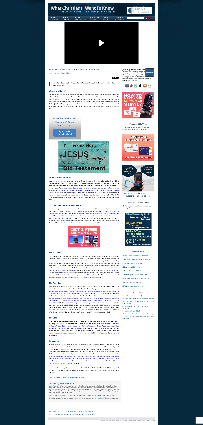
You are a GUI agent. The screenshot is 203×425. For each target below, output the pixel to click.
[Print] (62, 73)
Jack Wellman (55, 73)
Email (69, 73)
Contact (119, 17)
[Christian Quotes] (138, 245)
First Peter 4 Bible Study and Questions (134, 296)
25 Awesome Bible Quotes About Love (134, 263)
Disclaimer (147, 420)
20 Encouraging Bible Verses (131, 267)
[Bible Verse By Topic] (138, 220)
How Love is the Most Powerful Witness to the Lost (138, 298)
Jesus (77, 17)
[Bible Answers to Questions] (138, 228)
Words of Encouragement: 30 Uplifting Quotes (136, 278)
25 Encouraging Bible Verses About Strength (136, 259)
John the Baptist (62, 220)
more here (135, 80)
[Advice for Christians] (138, 237)
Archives (94, 17)
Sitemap (134, 420)
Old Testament (80, 377)
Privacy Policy (140, 420)
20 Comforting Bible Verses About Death (134, 274)
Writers (107, 17)
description (59, 377)
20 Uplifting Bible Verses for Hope (132, 286)
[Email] (67, 73)
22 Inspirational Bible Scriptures (132, 282)
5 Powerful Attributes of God (131, 311)
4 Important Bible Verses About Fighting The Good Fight (76, 414)
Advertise (153, 420)
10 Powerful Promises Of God (131, 271)
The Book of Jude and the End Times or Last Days (138, 314)
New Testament (71, 377)
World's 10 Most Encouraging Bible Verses (135, 255)
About (66, 17)
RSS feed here (99, 398)
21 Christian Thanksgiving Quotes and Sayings (77, 411)
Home (53, 17)
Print (64, 73)
